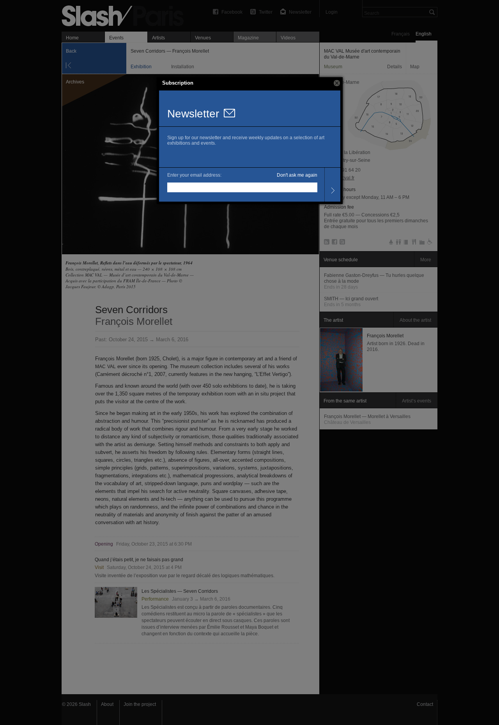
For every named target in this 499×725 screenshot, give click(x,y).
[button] (337, 83)
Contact (425, 704)
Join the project (140, 704)
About (107, 704)
